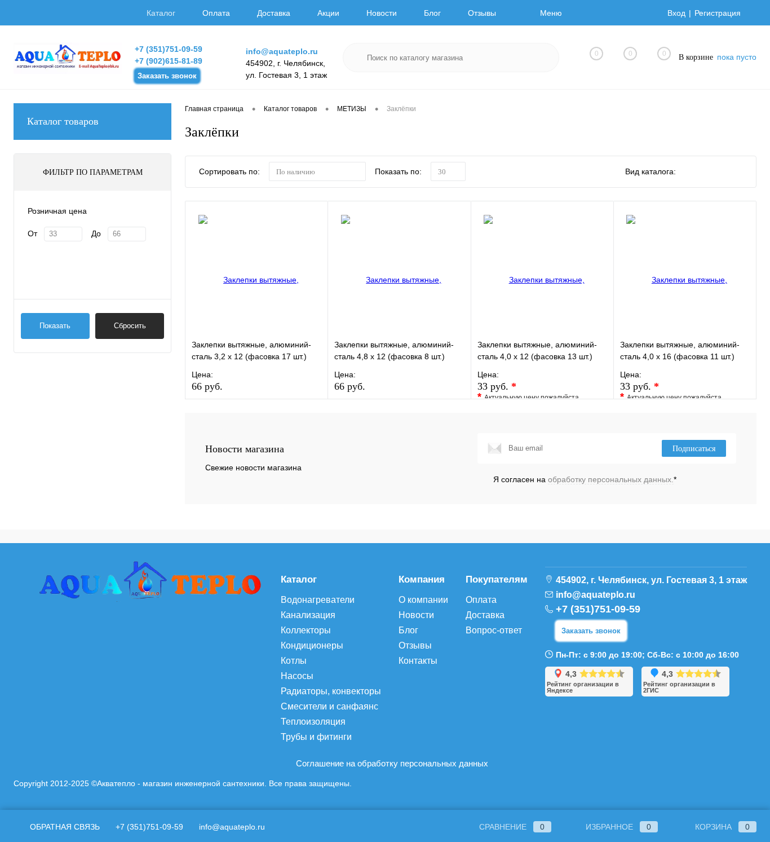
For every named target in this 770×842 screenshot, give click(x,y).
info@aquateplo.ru (282, 51)
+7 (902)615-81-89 (168, 60)
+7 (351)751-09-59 (168, 49)
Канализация (308, 615)
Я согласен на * (584, 479)
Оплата (216, 12)
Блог (432, 12)
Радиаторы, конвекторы (331, 691)
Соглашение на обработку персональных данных (392, 763)
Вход (676, 12)
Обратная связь (64, 826)
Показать (54, 325)
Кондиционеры (312, 645)
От (32, 233)
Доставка (273, 12)
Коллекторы (306, 630)
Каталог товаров (63, 121)
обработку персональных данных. (611, 479)
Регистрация (717, 12)
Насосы (297, 676)
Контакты (418, 660)
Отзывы (482, 12)
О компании (423, 600)
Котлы (294, 660)
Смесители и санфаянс (329, 706)
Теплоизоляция (313, 721)
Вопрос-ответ (494, 630)
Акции (328, 12)
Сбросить (130, 325)
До (96, 233)
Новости (381, 12)
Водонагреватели (318, 600)
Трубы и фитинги (316, 737)
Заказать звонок (167, 76)
